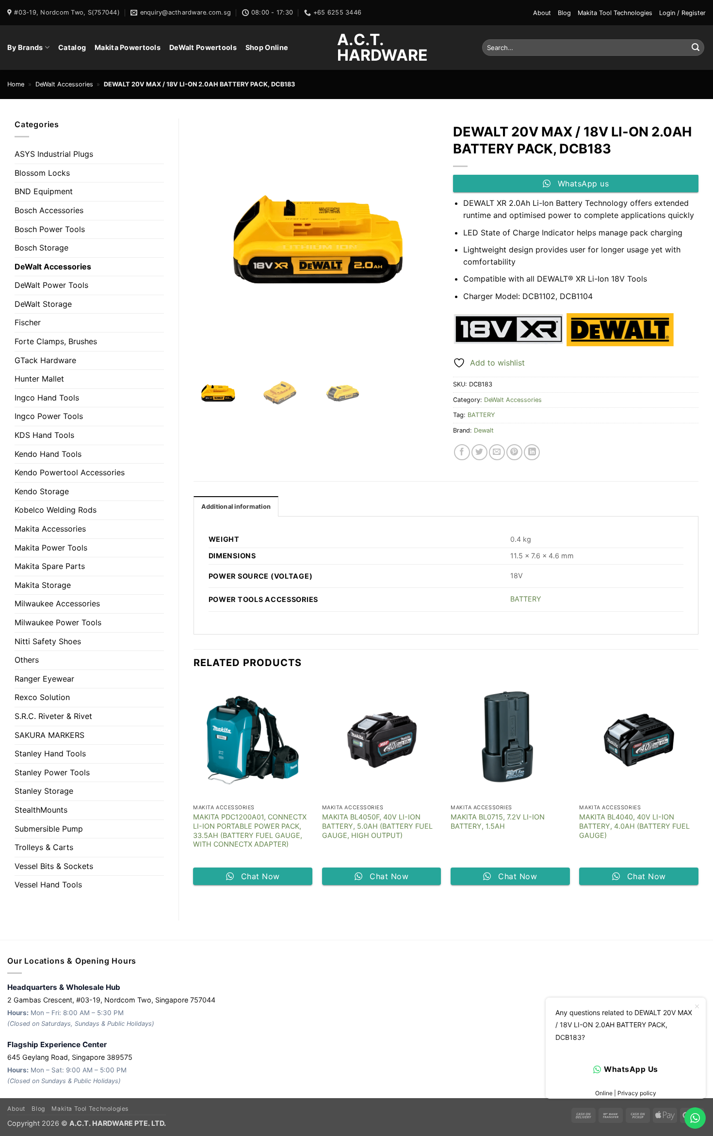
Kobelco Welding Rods (56, 510)
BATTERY (481, 414)
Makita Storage (43, 585)
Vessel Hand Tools (48, 884)
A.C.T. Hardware (356, 47)
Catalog (72, 47)
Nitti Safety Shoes (48, 641)
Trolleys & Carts (44, 847)
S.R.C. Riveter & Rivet (53, 716)
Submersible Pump (49, 829)
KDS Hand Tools (44, 435)
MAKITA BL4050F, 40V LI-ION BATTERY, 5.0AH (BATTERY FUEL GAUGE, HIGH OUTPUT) (377, 826)
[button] (682, 13)
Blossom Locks (42, 173)
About (542, 13)
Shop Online (266, 47)
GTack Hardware (45, 360)
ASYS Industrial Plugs (54, 154)
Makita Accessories (50, 529)
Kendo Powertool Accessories (70, 472)
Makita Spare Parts (50, 566)
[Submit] (695, 47)
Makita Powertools (128, 47)
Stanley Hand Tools (50, 753)
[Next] (698, 787)
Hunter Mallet (39, 379)
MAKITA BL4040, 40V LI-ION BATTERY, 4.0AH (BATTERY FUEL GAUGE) (634, 826)
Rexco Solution (42, 697)
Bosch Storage (41, 247)
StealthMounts (41, 810)
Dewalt (484, 430)
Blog (564, 13)
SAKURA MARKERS (49, 735)
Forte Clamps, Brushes (56, 341)
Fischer (28, 322)
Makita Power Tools (51, 547)
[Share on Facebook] (462, 452)
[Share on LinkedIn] (532, 452)
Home (15, 84)
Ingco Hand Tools (47, 397)
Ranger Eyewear (44, 679)
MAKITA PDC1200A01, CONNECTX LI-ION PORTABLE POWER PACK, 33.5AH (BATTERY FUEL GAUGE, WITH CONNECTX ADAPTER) (250, 830)
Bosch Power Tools (50, 229)
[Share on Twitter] (479, 452)
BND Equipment (44, 191)
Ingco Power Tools (49, 416)
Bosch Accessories (49, 210)
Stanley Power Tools (52, 772)
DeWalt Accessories (64, 84)
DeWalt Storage (43, 304)
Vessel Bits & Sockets (54, 866)
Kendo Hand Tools (48, 454)
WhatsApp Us (631, 1069)
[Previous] (194, 787)
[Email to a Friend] (497, 452)
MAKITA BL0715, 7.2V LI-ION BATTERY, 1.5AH (498, 821)
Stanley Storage (44, 791)
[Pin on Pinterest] (514, 452)
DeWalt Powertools (203, 47)
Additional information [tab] (236, 506)
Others (27, 660)
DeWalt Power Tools (51, 285)
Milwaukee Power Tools (58, 622)
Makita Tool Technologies (615, 13)
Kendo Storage (42, 491)
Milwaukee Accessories (57, 603)
